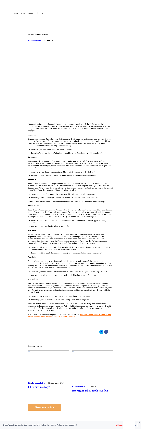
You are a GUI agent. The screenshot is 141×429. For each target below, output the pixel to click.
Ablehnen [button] (120, 425)
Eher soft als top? (39, 387)
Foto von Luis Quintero (65, 317)
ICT (29, 383)
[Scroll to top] (129, 425)
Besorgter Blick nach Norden (90, 390)
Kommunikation (34, 40)
